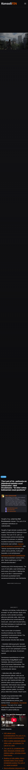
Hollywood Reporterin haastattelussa (13, 555)
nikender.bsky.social (12, 508)
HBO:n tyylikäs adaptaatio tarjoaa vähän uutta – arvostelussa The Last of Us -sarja (14, 743)
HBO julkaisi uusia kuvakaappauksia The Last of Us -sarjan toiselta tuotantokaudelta (15, 735)
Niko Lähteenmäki (10, 495)
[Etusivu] (11, 3)
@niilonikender (11, 509)
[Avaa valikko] (25, 3)
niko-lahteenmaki (11, 511)
